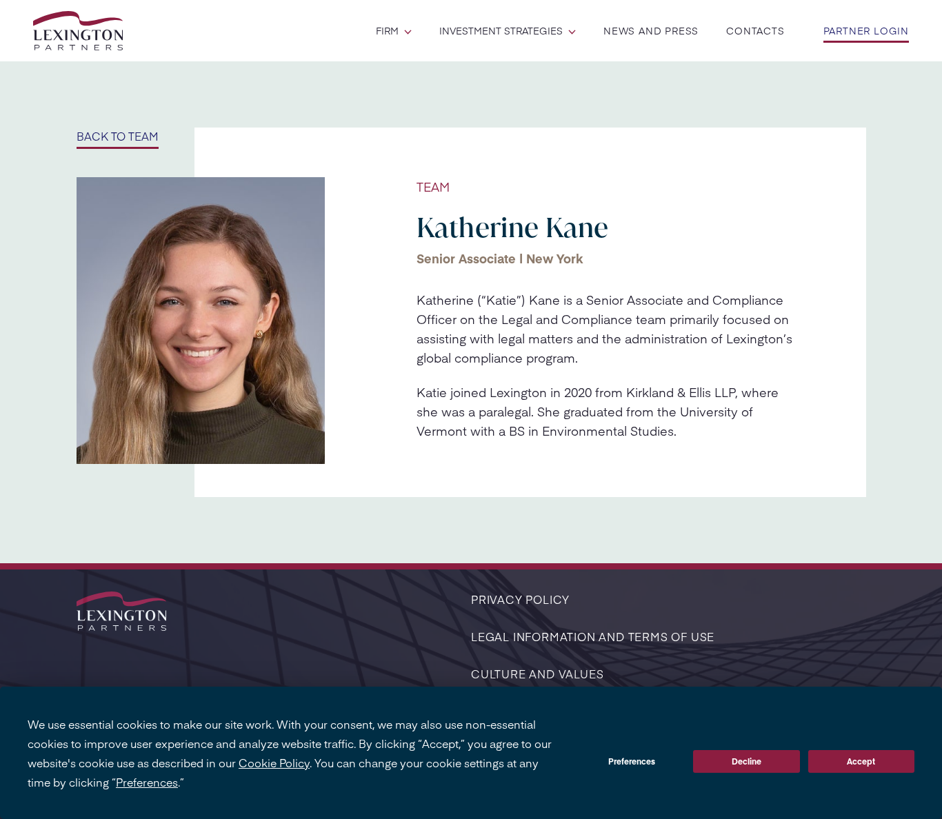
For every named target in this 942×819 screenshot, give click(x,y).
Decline (746, 761)
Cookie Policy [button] (274, 762)
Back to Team (118, 135)
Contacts (755, 30)
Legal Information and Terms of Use (592, 636)
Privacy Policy (520, 599)
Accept (861, 761)
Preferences (631, 761)
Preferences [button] (147, 781)
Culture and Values (537, 673)
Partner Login (866, 30)
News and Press (651, 30)
